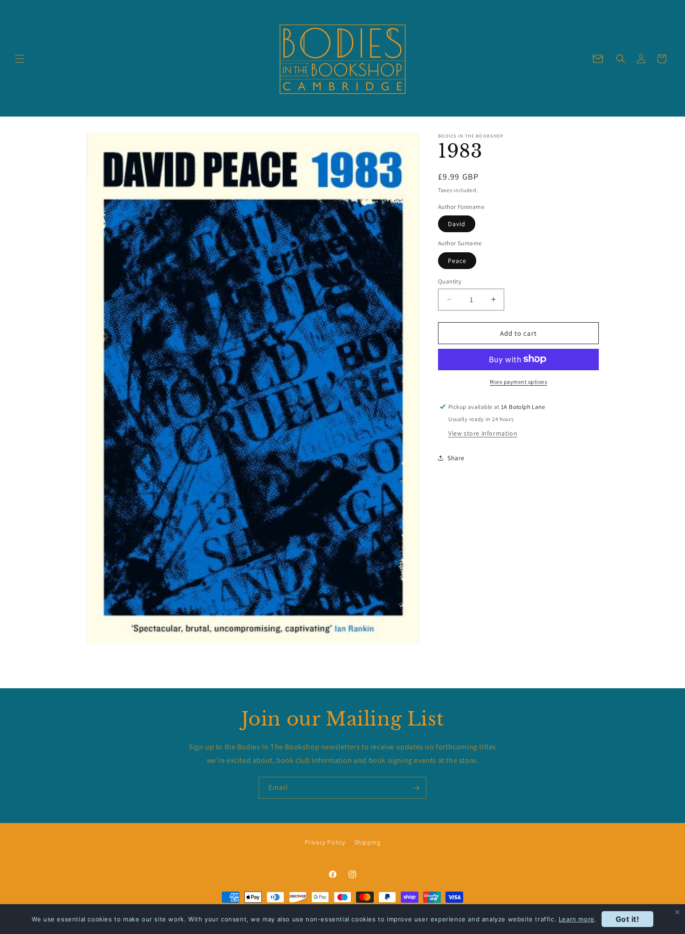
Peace (457, 260)
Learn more (577, 919)
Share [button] (456, 458)
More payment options (518, 381)
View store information (482, 433)
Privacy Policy (325, 842)
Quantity (449, 281)
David (457, 223)
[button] (19, 58)
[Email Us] (598, 58)
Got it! (627, 919)
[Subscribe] (415, 788)
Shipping (367, 842)
